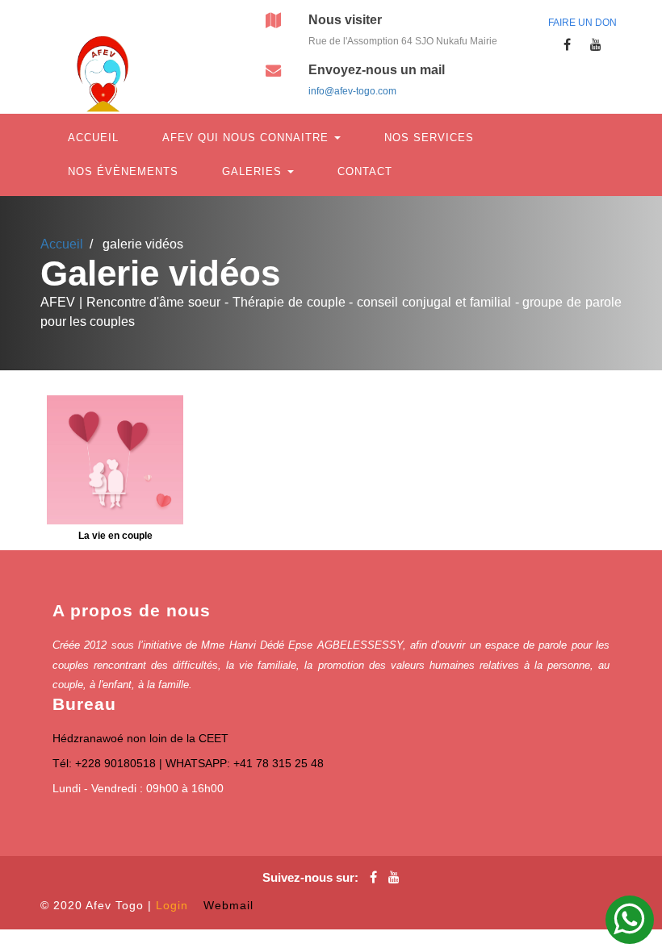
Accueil (93, 138)
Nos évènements (123, 171)
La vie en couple (115, 535)
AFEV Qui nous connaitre (247, 138)
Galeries (254, 171)
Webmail (228, 905)
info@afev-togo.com (352, 91)
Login (172, 905)
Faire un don (582, 22)
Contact (364, 171)
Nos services (429, 138)
